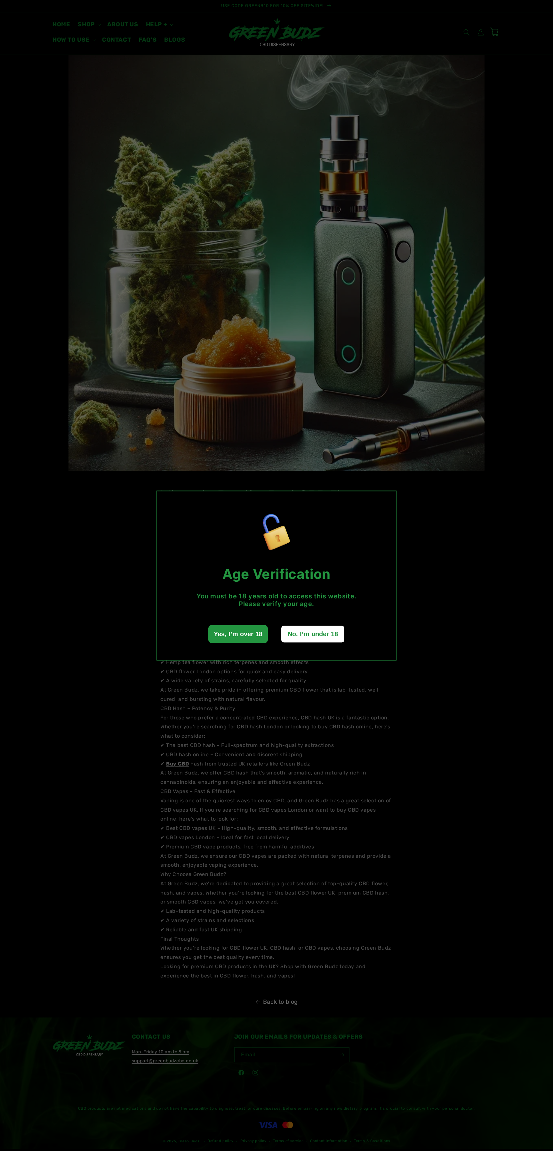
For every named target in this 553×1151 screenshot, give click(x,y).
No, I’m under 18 (313, 633)
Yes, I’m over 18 (238, 633)
